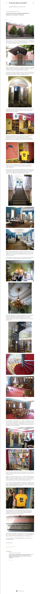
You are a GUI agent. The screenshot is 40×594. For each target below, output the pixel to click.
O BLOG (21, 6)
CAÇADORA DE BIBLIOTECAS (14, 6)
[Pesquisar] (33, 3)
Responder (11, 560)
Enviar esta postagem (14, 546)
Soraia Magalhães (18, 3)
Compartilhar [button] (8, 546)
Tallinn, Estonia (11, 547)
